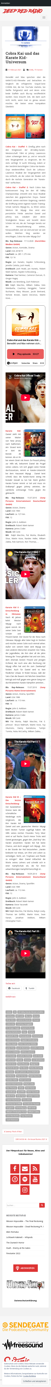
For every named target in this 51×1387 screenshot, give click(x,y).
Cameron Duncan (24, 1020)
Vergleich (10, 1108)
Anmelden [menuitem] (5, 3)
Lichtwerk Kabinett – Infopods (19, 1237)
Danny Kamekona (13, 1032)
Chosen (36, 1020)
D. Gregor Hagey (13, 1028)
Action (9, 1012)
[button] (15, 126)
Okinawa (10, 1072)
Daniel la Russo (28, 1028)
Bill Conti (19, 1016)
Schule (21, 1088)
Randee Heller (12, 1080)
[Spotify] (24, 1179)
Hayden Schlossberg (29, 1040)
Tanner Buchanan (13, 1100)
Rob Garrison (25, 1080)
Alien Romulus (12, 1232)
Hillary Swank (12, 1044)
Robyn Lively (29, 1084)
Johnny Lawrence (27, 1052)
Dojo (24, 1032)
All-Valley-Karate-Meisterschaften (31, 1012)
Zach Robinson (12, 1120)
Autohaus (10, 1016)
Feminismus (37, 1036)
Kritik (31, 70)
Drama (31, 1032)
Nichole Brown (12, 1068)
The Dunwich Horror (15, 1242)
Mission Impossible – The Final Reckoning (24, 1221)
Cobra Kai (10, 1024)
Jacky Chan (11, 1048)
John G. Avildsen (13, 1052)
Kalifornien (11, 1060)
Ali (15, 1012)
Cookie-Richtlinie (29, 1376)
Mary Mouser (23, 1064)
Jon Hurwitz (11, 1056)
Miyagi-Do (34, 1064)
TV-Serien (39, 70)
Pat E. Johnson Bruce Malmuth (27, 1072)
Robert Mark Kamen (14, 1084)
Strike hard (21, 1096)
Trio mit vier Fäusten (31, 1104)
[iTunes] (14, 1179)
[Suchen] (42, 1205)
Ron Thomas (11, 1088)
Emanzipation (25, 1036)
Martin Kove (11, 1064)
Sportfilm (21, 1092)
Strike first (10, 1096)
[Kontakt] (24, 1168)
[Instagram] (24, 1190)
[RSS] (35, 1168)
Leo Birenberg (38, 1060)
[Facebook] (14, 1168)
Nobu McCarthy (36, 1068)
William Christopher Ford (16, 1112)
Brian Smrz (11, 1020)
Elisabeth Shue (12, 1036)
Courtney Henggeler (24, 1024)
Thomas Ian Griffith (14, 1104)
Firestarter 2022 (13, 1253)
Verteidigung (21, 1108)
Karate (19, 1060)
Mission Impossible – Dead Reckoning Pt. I (25, 1226)
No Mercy (24, 1068)
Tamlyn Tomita (33, 1096)
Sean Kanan (30, 1088)
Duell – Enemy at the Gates (18, 1248)
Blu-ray (28, 1016)
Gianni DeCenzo (13, 1040)
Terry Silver (26, 1100)
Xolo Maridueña (13, 1116)
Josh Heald (38, 1056)
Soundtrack (11, 1092)
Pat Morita (10, 1076)
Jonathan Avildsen (24, 1056)
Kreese (27, 1060)
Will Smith (32, 1108)
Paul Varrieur (22, 1076)
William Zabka (33, 1112)
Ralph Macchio (34, 1076)
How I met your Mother (28, 1044)
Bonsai (36, 1016)
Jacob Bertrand (23, 1048)
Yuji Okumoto (26, 1116)
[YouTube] (35, 1179)
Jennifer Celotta (37, 1048)
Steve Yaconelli (33, 1092)
